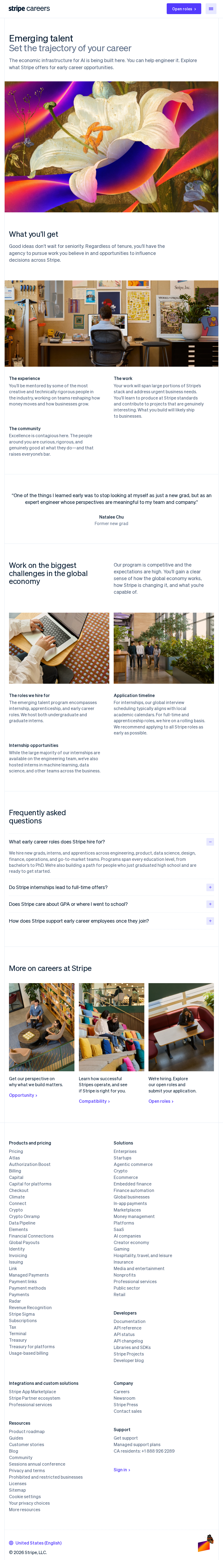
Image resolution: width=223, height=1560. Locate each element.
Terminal (17, 1333)
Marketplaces (127, 1210)
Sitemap (17, 1490)
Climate (17, 1197)
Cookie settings (25, 1496)
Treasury (18, 1340)
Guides (16, 1438)
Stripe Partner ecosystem (34, 1398)
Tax (12, 1327)
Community (20, 1457)
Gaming (121, 1249)
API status (124, 1334)
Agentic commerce (133, 1164)
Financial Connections (31, 1236)
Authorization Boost (30, 1164)
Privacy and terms (27, 1470)
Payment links (23, 1281)
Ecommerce (126, 1177)
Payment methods (27, 1288)
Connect (17, 1203)
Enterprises (125, 1151)
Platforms (124, 1223)
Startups (122, 1158)
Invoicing (18, 1255)
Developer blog (129, 1360)
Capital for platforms (30, 1184)
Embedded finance (132, 1184)
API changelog (128, 1341)
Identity (17, 1249)
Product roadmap (27, 1431)
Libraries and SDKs (132, 1347)
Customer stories (26, 1444)
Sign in (120, 1469)
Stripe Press (126, 1404)
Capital (16, 1177)
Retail (119, 1294)
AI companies (127, 1236)
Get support (126, 1438)
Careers (121, 1391)
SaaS (119, 1229)
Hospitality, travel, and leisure (143, 1255)
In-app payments (130, 1203)
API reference (127, 1328)
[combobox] (35, 1543)
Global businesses (132, 1197)
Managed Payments (29, 1275)
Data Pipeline (22, 1223)
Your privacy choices (29, 1503)
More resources (24, 1509)
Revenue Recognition (30, 1307)
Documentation (129, 1321)
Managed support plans (137, 1444)
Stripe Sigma (22, 1314)
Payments (19, 1294)
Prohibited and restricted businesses (46, 1477)
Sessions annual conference (37, 1464)
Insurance (123, 1262)
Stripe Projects (129, 1354)
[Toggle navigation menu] (211, 8)
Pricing (16, 1151)
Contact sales (128, 1411)
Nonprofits (125, 1275)
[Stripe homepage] (17, 8)
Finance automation (134, 1190)
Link (13, 1268)
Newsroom (124, 1398)
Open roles (182, 8)
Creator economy (131, 1242)
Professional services (135, 1281)
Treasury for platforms (32, 1346)
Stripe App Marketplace (32, 1391)
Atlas (14, 1158)
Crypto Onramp (24, 1216)
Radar (15, 1301)
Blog (13, 1451)
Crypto (16, 1210)
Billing (15, 1171)
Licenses (17, 1483)
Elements (18, 1229)
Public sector (127, 1288)
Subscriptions (23, 1320)
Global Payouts (24, 1242)
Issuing (16, 1262)
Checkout (19, 1190)
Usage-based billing (28, 1353)
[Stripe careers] (38, 9)
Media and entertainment (139, 1268)
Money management (134, 1216)
